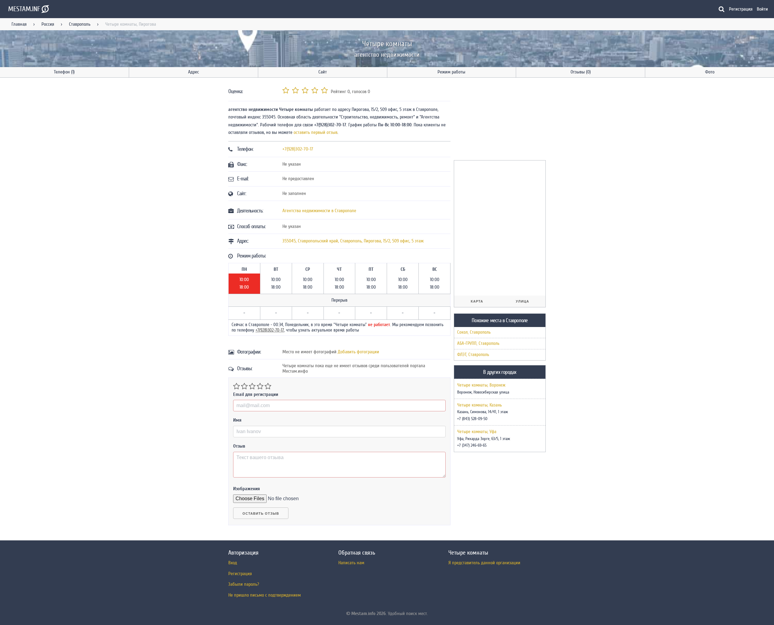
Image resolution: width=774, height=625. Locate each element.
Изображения (246, 488)
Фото (709, 72)
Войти (762, 9)
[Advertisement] (499, 120)
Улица (522, 301)
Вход (232, 562)
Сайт (322, 72)
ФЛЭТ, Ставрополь (473, 354)
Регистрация (741, 9)
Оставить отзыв (260, 513)
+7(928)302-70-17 (297, 149)
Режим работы (451, 72)
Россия (47, 24)
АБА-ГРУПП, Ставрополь (478, 343)
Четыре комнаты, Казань (479, 405)
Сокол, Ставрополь (474, 332)
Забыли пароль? (243, 584)
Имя (237, 420)
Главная (19, 24)
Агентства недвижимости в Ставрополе (319, 210)
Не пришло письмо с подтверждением (264, 595)
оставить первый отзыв (315, 132)
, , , (353, 241)
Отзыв (239, 446)
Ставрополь (79, 24)
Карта (477, 301)
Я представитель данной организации (484, 562)
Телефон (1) (64, 72)
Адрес (193, 72)
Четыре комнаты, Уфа (476, 431)
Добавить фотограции (358, 352)
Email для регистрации (255, 394)
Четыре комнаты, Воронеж (481, 385)
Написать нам (351, 562)
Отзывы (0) (581, 72)
